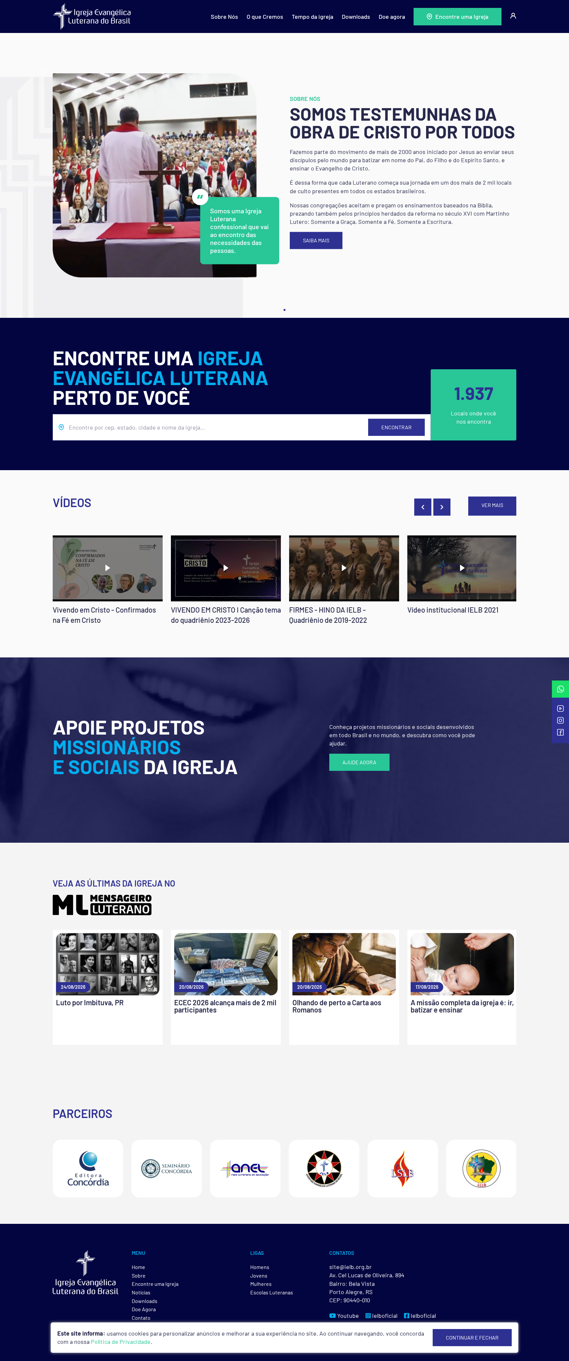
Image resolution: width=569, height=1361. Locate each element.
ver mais (492, 505)
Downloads (356, 16)
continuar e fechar (472, 1337)
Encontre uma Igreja (461, 16)
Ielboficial (384, 1315)
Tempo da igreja (312, 16)
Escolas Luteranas (271, 1292)
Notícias (141, 1292)
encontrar (396, 427)
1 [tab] (284, 310)
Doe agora (392, 16)
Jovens (258, 1275)
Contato (141, 1318)
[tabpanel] (284, 175)
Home (138, 1267)
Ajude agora (359, 762)
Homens (259, 1267)
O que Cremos (265, 16)
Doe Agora (144, 1309)
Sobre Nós (224, 16)
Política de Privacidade (120, 1341)
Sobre (139, 1275)
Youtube (347, 1315)
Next (441, 507)
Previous (422, 507)
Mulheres (261, 1284)
